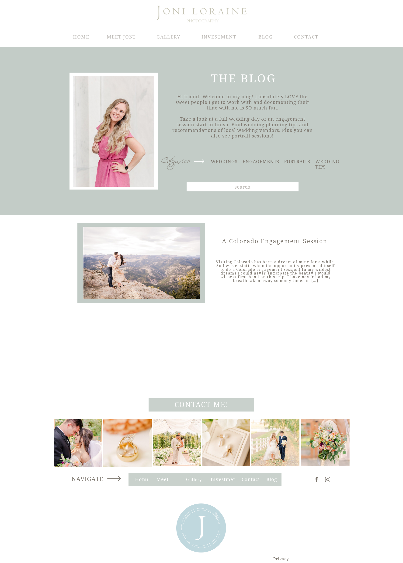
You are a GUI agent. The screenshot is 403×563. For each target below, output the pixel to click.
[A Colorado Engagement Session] (141, 263)
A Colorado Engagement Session (274, 241)
